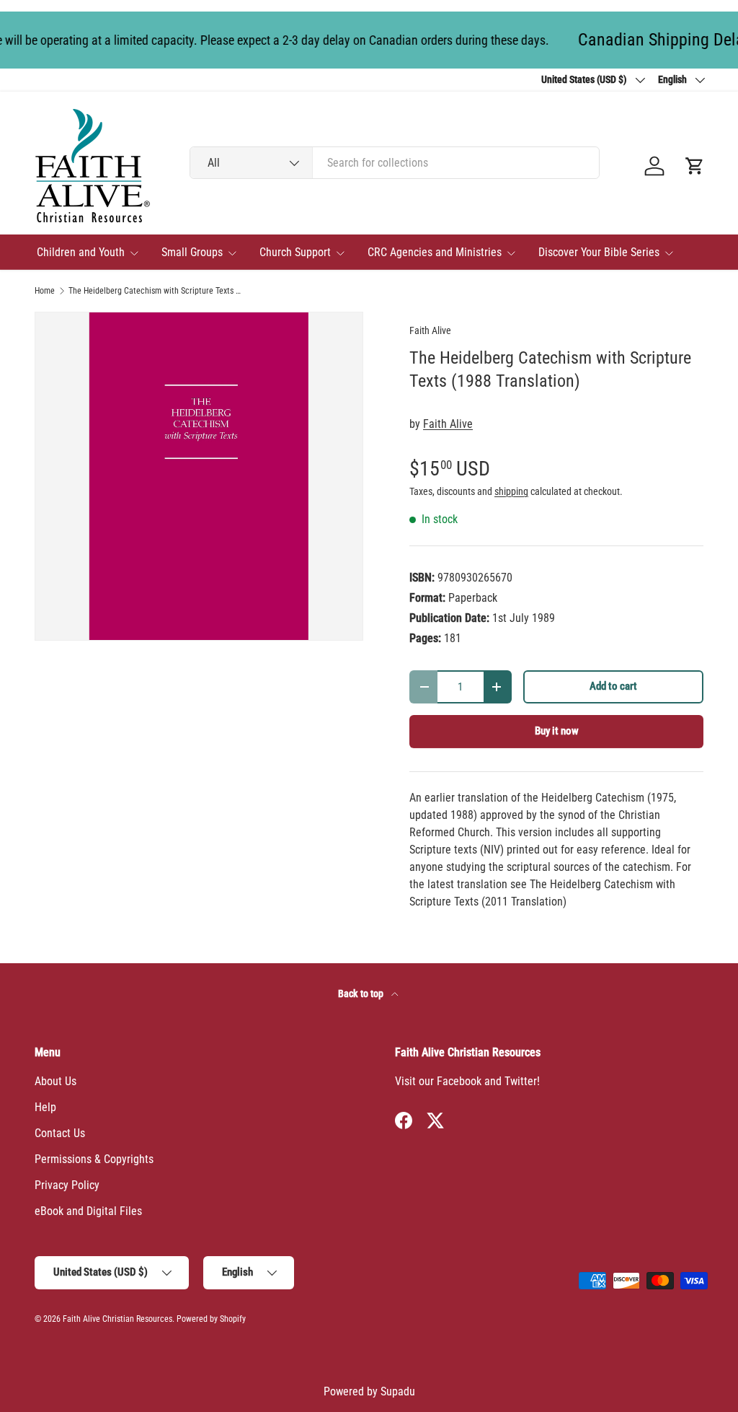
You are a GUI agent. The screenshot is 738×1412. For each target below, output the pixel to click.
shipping (511, 491)
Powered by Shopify (211, 1319)
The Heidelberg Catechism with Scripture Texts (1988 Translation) (154, 290)
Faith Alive (430, 330)
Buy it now (557, 730)
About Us (55, 1081)
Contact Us (60, 1133)
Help (45, 1107)
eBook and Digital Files (88, 1211)
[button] (695, 166)
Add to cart (613, 686)
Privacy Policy (67, 1185)
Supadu (398, 1391)
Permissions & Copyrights (94, 1159)
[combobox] (394, 162)
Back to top (362, 993)
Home (45, 290)
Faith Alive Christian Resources (117, 1319)
